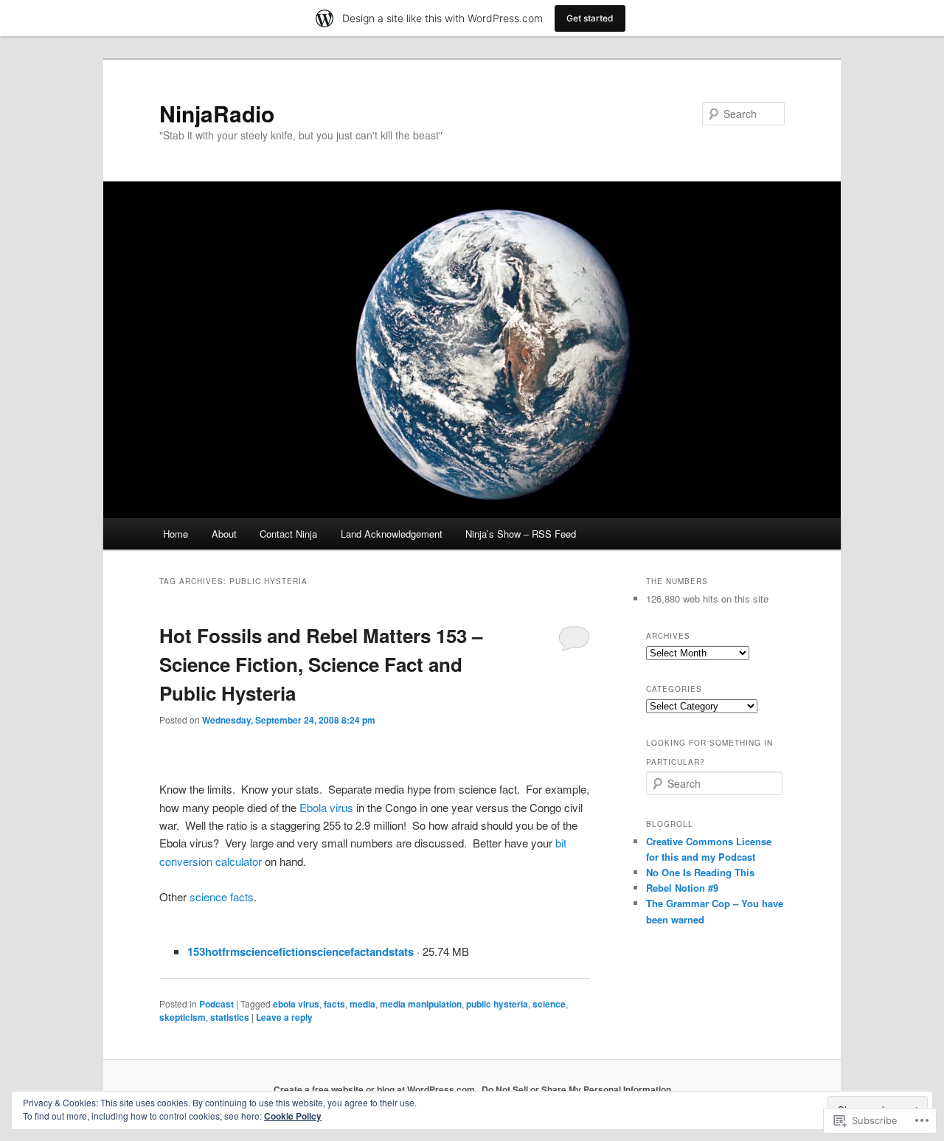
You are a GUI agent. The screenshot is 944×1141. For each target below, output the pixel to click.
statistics (229, 1017)
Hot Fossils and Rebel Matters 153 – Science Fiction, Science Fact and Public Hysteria (320, 664)
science (549, 1003)
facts (334, 1003)
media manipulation (421, 1003)
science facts (222, 896)
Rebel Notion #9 (682, 888)
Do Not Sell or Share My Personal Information (576, 1089)
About (224, 534)
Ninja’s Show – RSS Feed (520, 534)
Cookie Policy (293, 1116)
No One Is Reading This (700, 872)
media (362, 1003)
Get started (590, 18)
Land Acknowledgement (391, 534)
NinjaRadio (216, 113)
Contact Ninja (288, 534)
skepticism (182, 1017)
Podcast (216, 1003)
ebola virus (296, 1003)
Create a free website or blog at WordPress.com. (375, 1089)
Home (175, 534)
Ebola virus (326, 807)
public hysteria (497, 1003)
